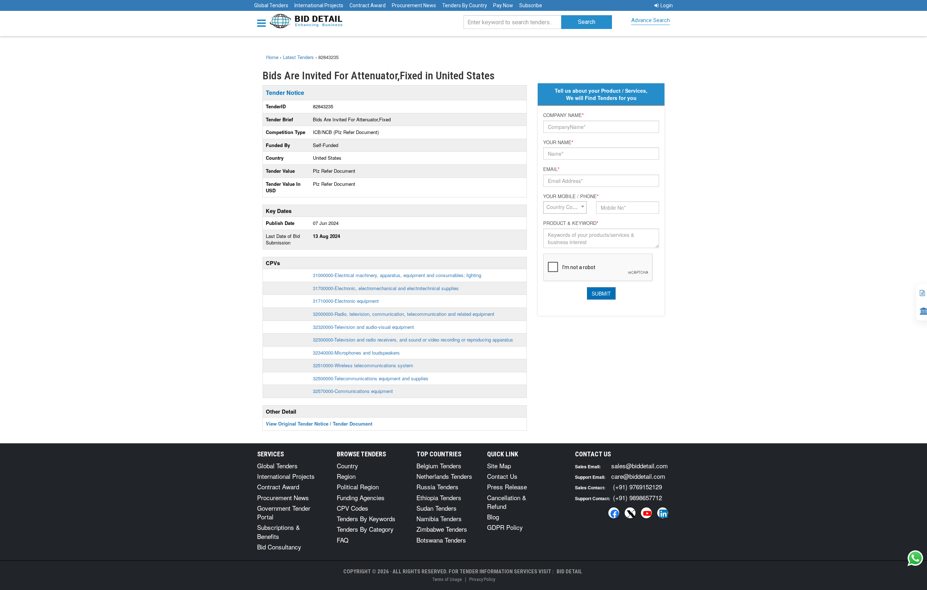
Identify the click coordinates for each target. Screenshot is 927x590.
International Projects (318, 5)
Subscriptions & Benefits (278, 531)
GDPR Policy (505, 527)
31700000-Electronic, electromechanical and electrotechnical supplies (386, 288)
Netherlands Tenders (444, 476)
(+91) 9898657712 (637, 497)
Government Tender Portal (283, 512)
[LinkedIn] (662, 512)
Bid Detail (569, 571)
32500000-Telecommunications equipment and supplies (370, 378)
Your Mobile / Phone (571, 196)
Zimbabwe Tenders (441, 528)
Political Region (358, 486)
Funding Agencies (361, 497)
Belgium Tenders (438, 465)
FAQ (342, 539)
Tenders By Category (365, 528)
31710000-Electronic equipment (346, 300)
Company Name (563, 115)
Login (666, 5)
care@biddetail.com (638, 476)
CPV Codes (352, 507)
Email (551, 169)
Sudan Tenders (436, 507)
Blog (493, 516)
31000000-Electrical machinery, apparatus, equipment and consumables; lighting (397, 275)
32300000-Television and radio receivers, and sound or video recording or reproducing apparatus (413, 339)
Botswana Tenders (441, 539)
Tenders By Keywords (366, 518)
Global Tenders (271, 5)
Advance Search (650, 20)
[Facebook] (613, 512)
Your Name (558, 142)
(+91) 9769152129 (637, 486)
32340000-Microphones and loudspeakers (356, 352)
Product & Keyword (570, 223)
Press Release (507, 486)
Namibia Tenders (439, 518)
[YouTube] (646, 512)
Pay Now (503, 5)
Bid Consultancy (279, 546)
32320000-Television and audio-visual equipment (363, 326)
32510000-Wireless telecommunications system (363, 365)
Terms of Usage (447, 579)
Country (347, 465)
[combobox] (565, 207)
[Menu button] (263, 22)
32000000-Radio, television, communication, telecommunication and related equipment (403, 313)
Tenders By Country (464, 5)
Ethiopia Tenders (438, 497)
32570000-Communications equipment (353, 391)
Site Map (499, 465)
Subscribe (530, 5)
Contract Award (367, 5)
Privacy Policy (482, 579)
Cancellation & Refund (506, 502)
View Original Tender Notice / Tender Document (319, 423)
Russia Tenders (437, 486)
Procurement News (414, 5)
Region (346, 476)
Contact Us (502, 476)
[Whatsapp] (915, 558)
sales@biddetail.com (639, 465)
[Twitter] (630, 512)
